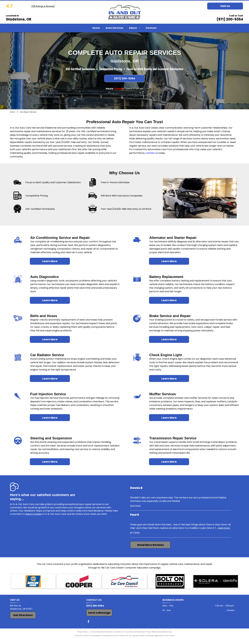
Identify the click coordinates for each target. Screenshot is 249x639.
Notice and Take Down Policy (139, 632)
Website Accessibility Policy (162, 632)
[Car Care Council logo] (124, 581)
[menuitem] (96, 28)
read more (224, 528)
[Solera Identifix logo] (215, 581)
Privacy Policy (82, 632)
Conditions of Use (120, 632)
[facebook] (88, 621)
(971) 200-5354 (230, 19)
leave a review (34, 514)
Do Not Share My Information (101, 632)
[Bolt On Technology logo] (170, 581)
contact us (152, 153)
